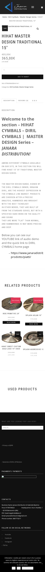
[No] (42, 563)
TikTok (5, 545)
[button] (38, 29)
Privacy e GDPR (8, 445)
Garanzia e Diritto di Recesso (12, 462)
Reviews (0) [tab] (23, 100)
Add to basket (23, 77)
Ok (14, 568)
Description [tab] (9, 100)
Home (4, 17)
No (19, 568)
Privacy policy (27, 568)
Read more (11, 322)
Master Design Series (28, 17)
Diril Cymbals (13, 17)
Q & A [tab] (34, 100)
